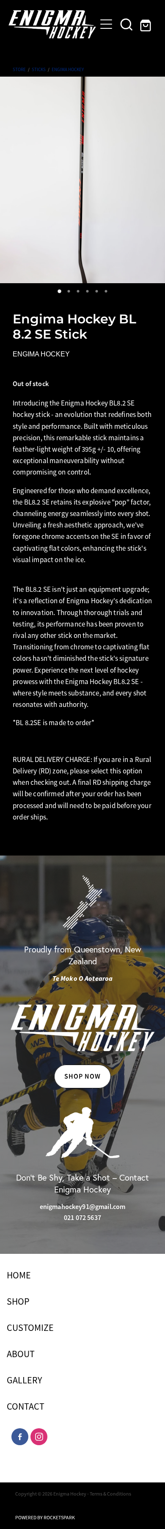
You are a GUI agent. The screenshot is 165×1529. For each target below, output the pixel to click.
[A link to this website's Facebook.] (19, 1436)
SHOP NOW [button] (82, 1076)
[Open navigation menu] (106, 24)
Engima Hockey (68, 69)
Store (19, 69)
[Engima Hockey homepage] (52, 24)
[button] (126, 24)
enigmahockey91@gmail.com (83, 1206)
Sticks (39, 69)
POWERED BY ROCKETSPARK (45, 1517)
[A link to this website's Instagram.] (38, 1436)
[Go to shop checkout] (147, 24)
